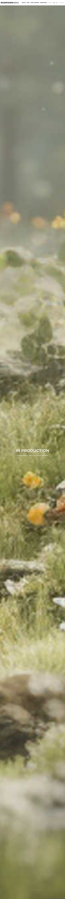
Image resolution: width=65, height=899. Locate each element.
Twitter (56, 2)
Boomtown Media (10, 2)
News (28, 2)
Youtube (54, 2)
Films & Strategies (35, 2)
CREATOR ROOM (43, 2)
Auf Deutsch (61, 2)
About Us (24, 2)
